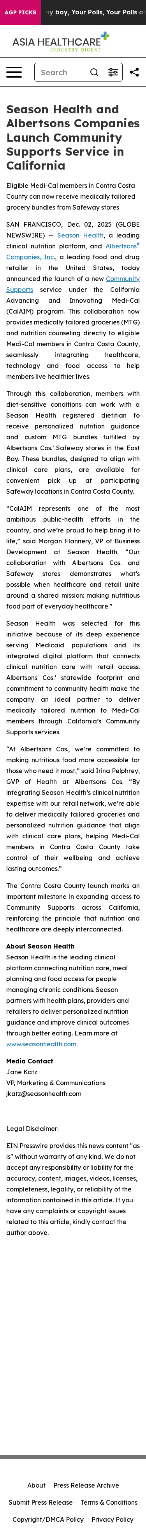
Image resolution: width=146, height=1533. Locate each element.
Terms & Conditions (109, 1502)
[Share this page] (134, 72)
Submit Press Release (41, 1502)
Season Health (80, 235)
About (36, 1485)
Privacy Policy (112, 1519)
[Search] (94, 72)
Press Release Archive (86, 1485)
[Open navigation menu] (14, 72)
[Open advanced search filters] (113, 72)
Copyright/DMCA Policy (48, 1519)
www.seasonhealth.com (41, 1044)
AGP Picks (20, 12)
